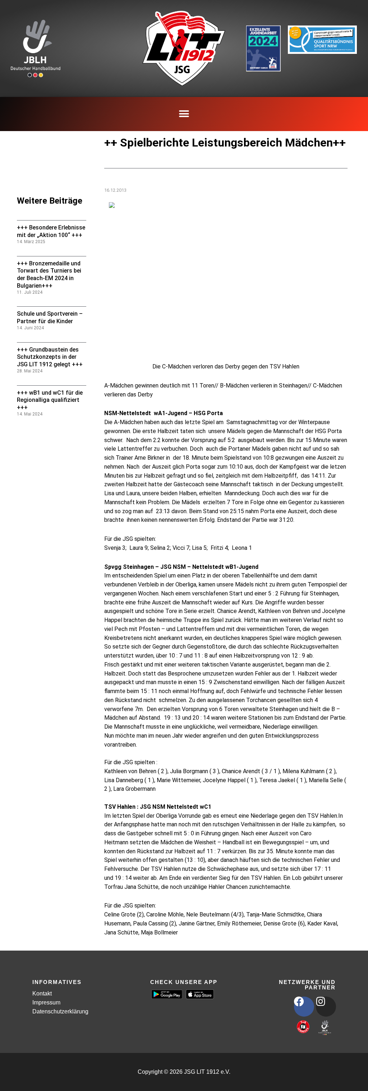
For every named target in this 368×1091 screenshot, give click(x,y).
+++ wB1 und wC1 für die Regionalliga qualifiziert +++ (50, 400)
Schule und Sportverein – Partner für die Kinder (50, 317)
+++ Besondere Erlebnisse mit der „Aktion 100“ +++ (51, 231)
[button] (184, 114)
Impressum (46, 1002)
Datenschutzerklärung (60, 1011)
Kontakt (42, 993)
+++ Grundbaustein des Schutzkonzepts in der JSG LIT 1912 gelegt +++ (50, 357)
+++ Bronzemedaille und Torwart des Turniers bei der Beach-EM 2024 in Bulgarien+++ (49, 274)
